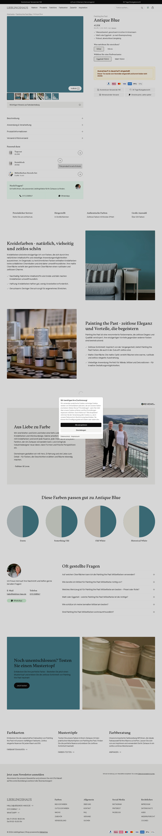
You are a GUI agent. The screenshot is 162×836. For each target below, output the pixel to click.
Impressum (75, 436)
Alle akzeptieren (81, 425)
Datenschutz (65, 436)
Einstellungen (81, 430)
